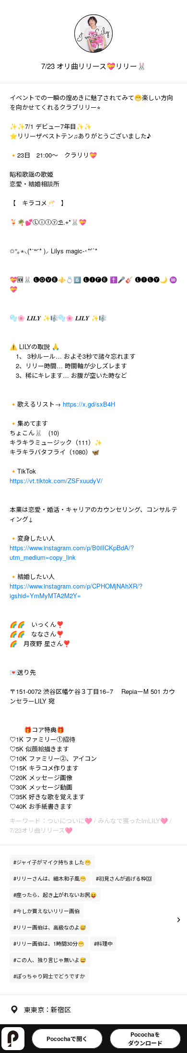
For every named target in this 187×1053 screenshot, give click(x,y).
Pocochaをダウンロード (145, 1038)
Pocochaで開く (67, 1038)
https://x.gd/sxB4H (89, 403)
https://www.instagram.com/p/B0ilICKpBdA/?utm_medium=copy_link (72, 552)
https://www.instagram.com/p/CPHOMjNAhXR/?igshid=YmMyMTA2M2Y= (76, 590)
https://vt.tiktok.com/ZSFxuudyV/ (56, 480)
